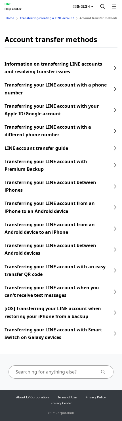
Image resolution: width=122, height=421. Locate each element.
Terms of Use (67, 397)
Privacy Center (61, 403)
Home (10, 18)
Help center (13, 9)
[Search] (102, 6)
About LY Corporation (32, 397)
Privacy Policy (95, 397)
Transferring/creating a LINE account (47, 18)
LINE (8, 4)
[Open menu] (114, 6)
